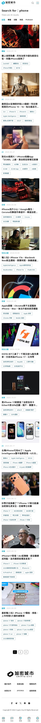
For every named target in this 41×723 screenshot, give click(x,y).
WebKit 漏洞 (20, 318)
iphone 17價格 (8, 630)
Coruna (27, 217)
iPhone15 (12, 112)
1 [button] (14, 652)
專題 (9, 20)
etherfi (19, 410)
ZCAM (5, 169)
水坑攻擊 (6, 222)
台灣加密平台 (18, 366)
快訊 (21, 20)
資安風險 (6, 313)
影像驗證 (6, 173)
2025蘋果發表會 (8, 639)
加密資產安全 (7, 217)
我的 (37, 721)
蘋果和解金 (28, 121)
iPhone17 (6, 564)
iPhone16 (23, 112)
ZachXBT (6, 64)
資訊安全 (25, 64)
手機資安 (6, 515)
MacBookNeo (8, 270)
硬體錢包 (16, 64)
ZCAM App (14, 169)
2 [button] (20, 652)
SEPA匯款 (14, 414)
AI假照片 (25, 169)
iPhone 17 (6, 511)
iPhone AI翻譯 (17, 463)
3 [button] (26, 652)
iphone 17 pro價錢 (27, 625)
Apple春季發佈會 (25, 265)
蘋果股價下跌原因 (9, 577)
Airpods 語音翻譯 (25, 467)
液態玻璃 (6, 463)
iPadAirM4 (31, 270)
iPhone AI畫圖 (31, 463)
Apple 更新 (27, 313)
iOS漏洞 (18, 217)
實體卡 (5, 414)
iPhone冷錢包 (7, 68)
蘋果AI (32, 112)
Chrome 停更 (7, 318)
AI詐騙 (16, 164)
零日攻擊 (15, 515)
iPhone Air (25, 568)
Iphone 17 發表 (8, 621)
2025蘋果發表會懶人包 (10, 568)
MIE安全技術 (18, 511)
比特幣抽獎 (6, 366)
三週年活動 (30, 362)
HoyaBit (20, 362)
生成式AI (25, 164)
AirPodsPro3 (7, 572)
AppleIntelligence (9, 265)
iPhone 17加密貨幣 (9, 520)
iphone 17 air (8, 634)
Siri (4, 112)
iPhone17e (20, 270)
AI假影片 (35, 164)
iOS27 (19, 121)
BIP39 (18, 68)
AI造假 (34, 169)
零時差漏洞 (25, 515)
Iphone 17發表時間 (23, 621)
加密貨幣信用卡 (8, 410)
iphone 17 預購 (21, 634)
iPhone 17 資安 (25, 520)
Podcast (29, 20)
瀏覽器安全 (16, 313)
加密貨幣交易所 (8, 362)
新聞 (3, 20)
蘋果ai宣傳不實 (8, 121)
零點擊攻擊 (16, 222)
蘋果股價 (19, 572)
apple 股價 (28, 572)
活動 (15, 20)
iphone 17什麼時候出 (10, 625)
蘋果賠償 (23, 116)
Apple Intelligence (9, 116)
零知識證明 (6, 164)
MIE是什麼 (29, 511)
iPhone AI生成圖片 (9, 467)
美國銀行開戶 (30, 410)
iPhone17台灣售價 (19, 564)
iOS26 (30, 458)
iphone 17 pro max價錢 (25, 630)
